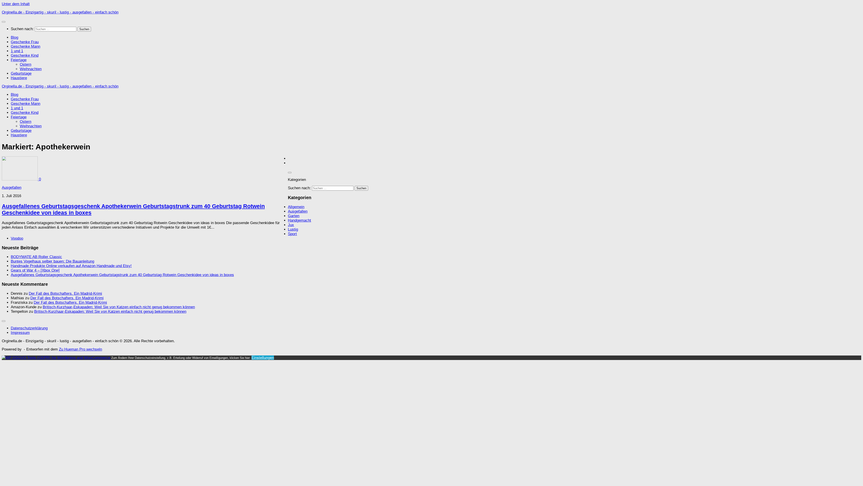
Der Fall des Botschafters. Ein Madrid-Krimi (65, 293)
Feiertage (19, 60)
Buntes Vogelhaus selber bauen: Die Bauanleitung (52, 261)
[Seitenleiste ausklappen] (289, 172)
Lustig (293, 229)
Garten (293, 216)
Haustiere (19, 78)
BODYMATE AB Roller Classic (36, 257)
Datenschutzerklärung (29, 328)
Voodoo (17, 238)
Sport (292, 234)
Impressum (20, 333)
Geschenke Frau (25, 42)
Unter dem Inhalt (16, 4)
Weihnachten (31, 69)
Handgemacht (299, 220)
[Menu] (3, 21)
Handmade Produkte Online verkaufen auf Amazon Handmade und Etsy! (71, 266)
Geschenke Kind (24, 55)
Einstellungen (262, 358)
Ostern (25, 64)
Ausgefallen (11, 187)
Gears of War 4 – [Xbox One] (35, 270)
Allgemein (296, 207)
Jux (291, 225)
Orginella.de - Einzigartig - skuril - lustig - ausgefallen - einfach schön (60, 12)
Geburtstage (21, 73)
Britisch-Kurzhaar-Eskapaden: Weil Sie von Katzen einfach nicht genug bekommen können (119, 307)
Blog (14, 37)
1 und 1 (17, 51)
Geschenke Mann (25, 46)
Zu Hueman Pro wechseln (80, 349)
